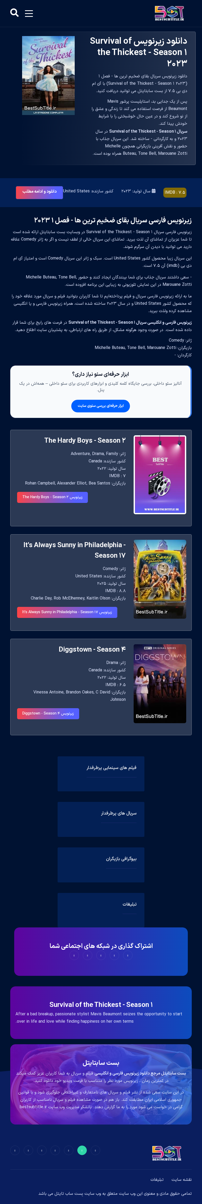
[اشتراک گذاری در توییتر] (114, 955)
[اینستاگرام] (28, 1150)
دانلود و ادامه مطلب (39, 191)
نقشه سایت (181, 1180)
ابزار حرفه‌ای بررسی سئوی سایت (101, 406)
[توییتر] (82, 1150)
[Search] (14, 13)
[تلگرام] (55, 1150)
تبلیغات (157, 1180)
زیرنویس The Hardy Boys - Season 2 (52, 497)
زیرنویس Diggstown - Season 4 (48, 713)
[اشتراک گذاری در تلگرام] (87, 955)
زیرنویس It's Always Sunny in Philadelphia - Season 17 (67, 612)
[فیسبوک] (95, 1150)
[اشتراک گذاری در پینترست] (101, 955)
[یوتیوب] (42, 1150)
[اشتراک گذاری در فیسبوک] (128, 955)
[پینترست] (68, 1150)
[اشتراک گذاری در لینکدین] (74, 955)
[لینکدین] (15, 1150)
